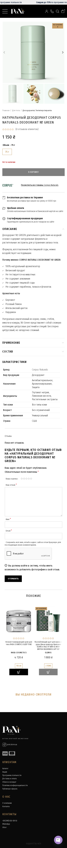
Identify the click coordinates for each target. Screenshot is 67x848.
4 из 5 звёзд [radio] (29, 478)
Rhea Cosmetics (18, 652)
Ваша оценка (11, 478)
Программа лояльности (11, 775)
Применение (11, 342)
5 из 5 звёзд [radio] (31, 478)
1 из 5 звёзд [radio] (22, 478)
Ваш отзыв (11, 485)
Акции (4, 772)
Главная (6, 110)
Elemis (48, 652)
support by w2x (33, 843)
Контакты (6, 806)
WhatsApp (6, 824)
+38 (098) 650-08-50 (9, 821)
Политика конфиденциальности (15, 785)
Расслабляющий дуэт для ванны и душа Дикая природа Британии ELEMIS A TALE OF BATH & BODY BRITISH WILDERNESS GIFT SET (48, 645)
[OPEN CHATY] (58, 840)
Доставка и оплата (9, 779)
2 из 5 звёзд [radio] (24, 478)
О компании (7, 803)
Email (9, 530)
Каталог (5, 768)
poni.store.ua (11, 744)
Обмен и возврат (9, 782)
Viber (4, 827)
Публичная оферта (9, 789)
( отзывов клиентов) (26, 129)
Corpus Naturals (51, 185)
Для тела (16, 110)
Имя (8, 519)
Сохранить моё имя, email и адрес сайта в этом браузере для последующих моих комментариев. (33, 543)
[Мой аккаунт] (46, 11)
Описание (9, 229)
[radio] (7, 152)
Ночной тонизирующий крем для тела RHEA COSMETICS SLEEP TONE (18, 643)
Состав (7, 351)
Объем (6, 145)
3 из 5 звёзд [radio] (26, 478)
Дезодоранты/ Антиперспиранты (37, 110)
